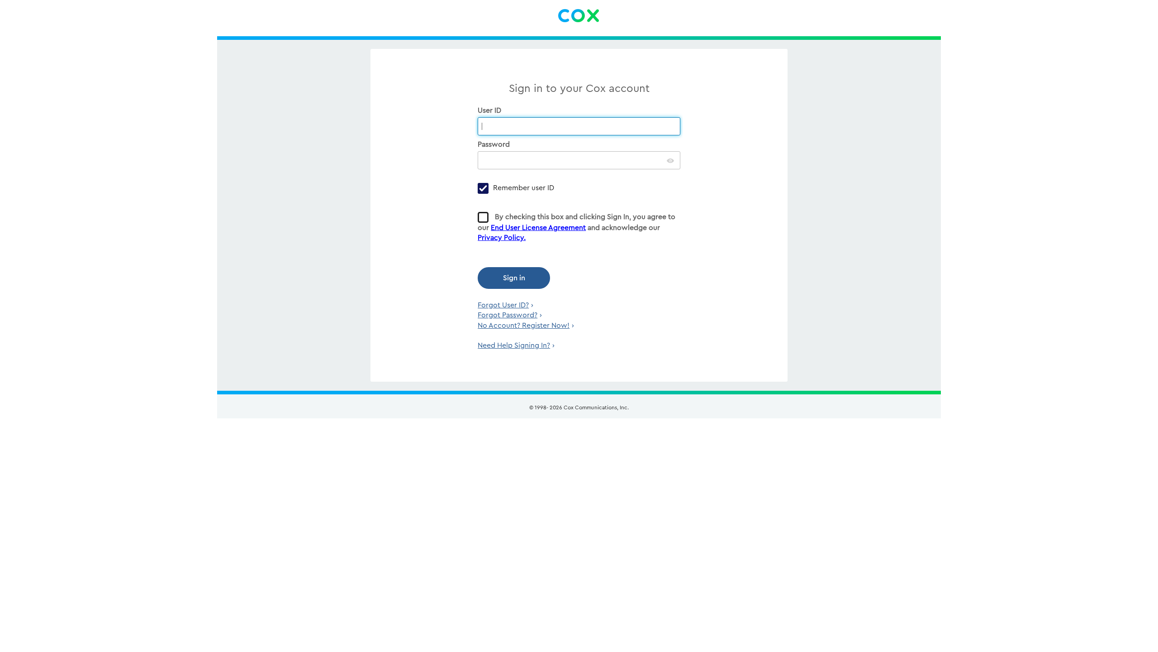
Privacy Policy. (502, 237)
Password (495, 144)
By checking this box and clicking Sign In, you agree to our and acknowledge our (576, 227)
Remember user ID (523, 188)
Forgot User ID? (503, 305)
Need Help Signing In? (514, 345)
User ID (490, 110)
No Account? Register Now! (524, 325)
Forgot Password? (507, 315)
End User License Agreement (538, 227)
